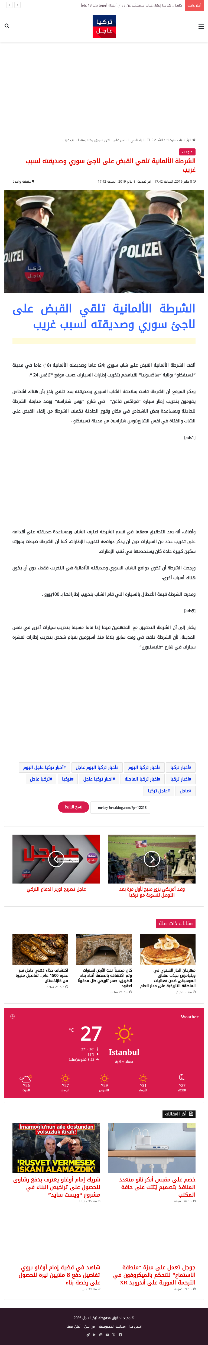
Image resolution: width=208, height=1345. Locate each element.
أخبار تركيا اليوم (143, 767)
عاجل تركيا (158, 791)
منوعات (171, 140)
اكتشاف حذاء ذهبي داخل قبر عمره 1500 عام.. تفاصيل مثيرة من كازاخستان (42, 975)
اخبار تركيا (179, 779)
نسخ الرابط (73, 807)
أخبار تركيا (179, 767)
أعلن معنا (73, 1326)
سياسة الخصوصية (112, 1326)
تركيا (66, 779)
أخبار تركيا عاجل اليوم (43, 767)
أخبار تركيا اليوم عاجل (96, 767)
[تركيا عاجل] (104, 26)
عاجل (184, 791)
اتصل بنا (135, 1326)
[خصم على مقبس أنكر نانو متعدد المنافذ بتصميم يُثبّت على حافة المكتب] (152, 1148)
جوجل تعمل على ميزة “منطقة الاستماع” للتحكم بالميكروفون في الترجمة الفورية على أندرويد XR (154, 1275)
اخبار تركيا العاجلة (141, 779)
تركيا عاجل (40, 779)
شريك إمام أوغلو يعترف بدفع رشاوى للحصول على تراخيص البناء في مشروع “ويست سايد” (56, 1187)
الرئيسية (185, 140)
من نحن (89, 1326)
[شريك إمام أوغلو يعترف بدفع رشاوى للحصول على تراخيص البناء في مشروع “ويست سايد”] (56, 1148)
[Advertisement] (104, 85)
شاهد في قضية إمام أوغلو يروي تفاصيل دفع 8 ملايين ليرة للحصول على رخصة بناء (59, 1275)
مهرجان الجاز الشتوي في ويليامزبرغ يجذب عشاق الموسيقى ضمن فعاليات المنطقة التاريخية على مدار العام (168, 978)
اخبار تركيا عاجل (98, 779)
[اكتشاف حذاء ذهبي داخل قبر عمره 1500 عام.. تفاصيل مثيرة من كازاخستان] (40, 949)
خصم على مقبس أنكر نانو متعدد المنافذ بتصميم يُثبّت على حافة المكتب (157, 1187)
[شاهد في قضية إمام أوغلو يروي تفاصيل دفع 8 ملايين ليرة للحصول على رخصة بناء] (56, 1236)
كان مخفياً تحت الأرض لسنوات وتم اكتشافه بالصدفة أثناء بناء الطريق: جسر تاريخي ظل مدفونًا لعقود (105, 978)
